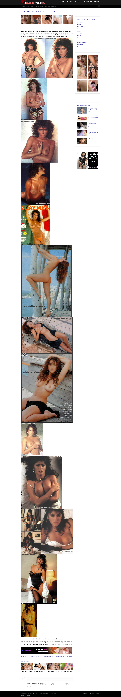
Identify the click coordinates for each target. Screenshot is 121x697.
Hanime (92, 693)
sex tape (28, 657)
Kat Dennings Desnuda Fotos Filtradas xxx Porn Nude (93, 132)
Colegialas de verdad (81, 42)
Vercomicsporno (87, 1)
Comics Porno (80, 26)
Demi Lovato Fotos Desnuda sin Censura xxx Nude (92, 125)
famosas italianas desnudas (33, 656)
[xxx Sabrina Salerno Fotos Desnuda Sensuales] (33, 2)
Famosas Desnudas (67, 1)
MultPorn (79, 35)
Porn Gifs (79, 37)
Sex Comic (79, 33)
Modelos (76, 1)
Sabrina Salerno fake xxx (61, 656)
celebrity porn (25, 656)
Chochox (79, 24)
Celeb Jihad (85, 693)
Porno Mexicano (80, 46)
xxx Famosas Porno (54, 654)
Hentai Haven (80, 22)
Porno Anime (80, 40)
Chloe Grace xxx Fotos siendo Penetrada (57, 671)
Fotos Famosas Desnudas (45, 654)
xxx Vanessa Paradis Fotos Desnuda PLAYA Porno (92, 110)
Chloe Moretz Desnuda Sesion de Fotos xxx (71, 671)
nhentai (97, 693)
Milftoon (79, 31)
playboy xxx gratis (42, 656)
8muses (79, 28)
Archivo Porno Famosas (28, 654)
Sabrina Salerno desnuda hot (51, 656)
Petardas (96, 1)
